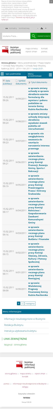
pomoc (44, 51)
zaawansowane (44, 36)
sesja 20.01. (38, 68)
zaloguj (25, 386)
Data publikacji (7, 82)
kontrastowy (24, 28)
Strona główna (8, 63)
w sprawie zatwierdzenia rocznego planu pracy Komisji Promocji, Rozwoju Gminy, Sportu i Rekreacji (38, 162)
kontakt (44, 48)
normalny (13, 28)
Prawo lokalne (44, 63)
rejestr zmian (31, 51)
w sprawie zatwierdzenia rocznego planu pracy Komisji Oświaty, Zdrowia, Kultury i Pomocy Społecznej (37, 252)
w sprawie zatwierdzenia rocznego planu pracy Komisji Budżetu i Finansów (38, 233)
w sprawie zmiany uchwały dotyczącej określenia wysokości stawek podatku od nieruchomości (38, 121)
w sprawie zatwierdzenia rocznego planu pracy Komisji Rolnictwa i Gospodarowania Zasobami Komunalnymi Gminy (37, 210)
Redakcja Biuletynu (13, 325)
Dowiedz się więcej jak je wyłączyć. (18, 18)
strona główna (11, 373)
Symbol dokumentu (21, 82)
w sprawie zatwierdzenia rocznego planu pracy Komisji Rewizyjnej (36, 272)
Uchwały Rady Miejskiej (13, 65)
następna (30, 303)
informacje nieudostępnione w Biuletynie (29, 383)
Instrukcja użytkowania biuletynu (20, 330)
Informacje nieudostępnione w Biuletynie (24, 318)
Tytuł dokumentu (39, 82)
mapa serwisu (32, 48)
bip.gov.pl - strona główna (15, 344)
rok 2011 (27, 68)
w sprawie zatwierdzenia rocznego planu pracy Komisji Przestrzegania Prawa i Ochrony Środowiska (37, 184)
